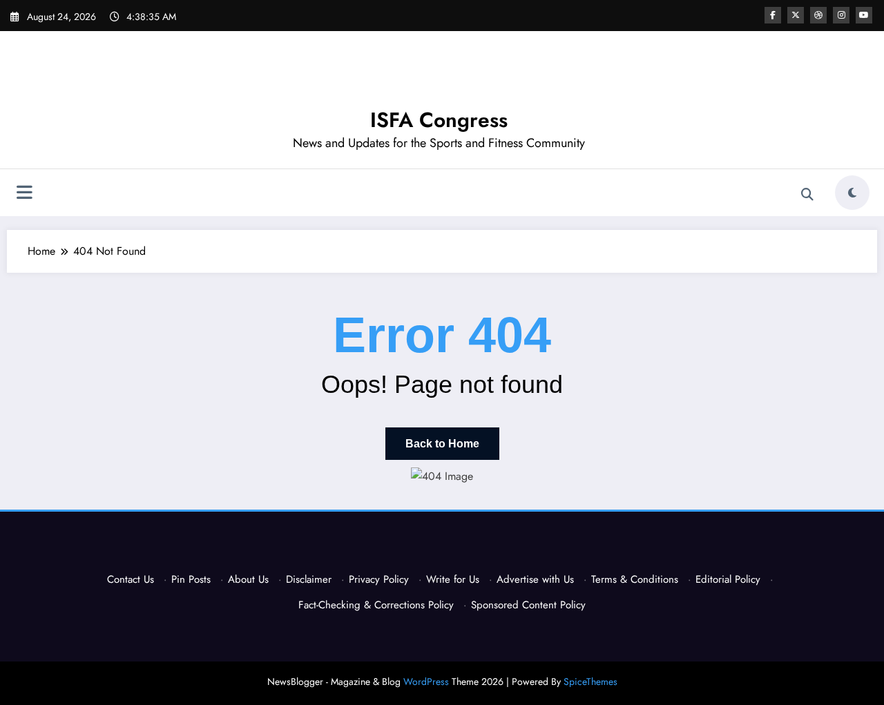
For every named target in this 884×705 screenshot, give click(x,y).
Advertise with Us (535, 579)
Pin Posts (191, 579)
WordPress (426, 681)
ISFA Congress (439, 120)
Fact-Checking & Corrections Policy (376, 604)
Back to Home (442, 444)
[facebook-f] (773, 15)
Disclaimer (309, 579)
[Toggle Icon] (24, 194)
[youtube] (864, 15)
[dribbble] (818, 15)
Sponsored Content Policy (528, 604)
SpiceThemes (590, 681)
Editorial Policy (727, 579)
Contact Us (130, 579)
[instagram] (841, 15)
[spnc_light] (852, 192)
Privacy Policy (379, 579)
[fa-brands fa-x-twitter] (795, 15)
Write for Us (452, 579)
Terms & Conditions (634, 579)
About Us (248, 579)
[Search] (807, 194)
